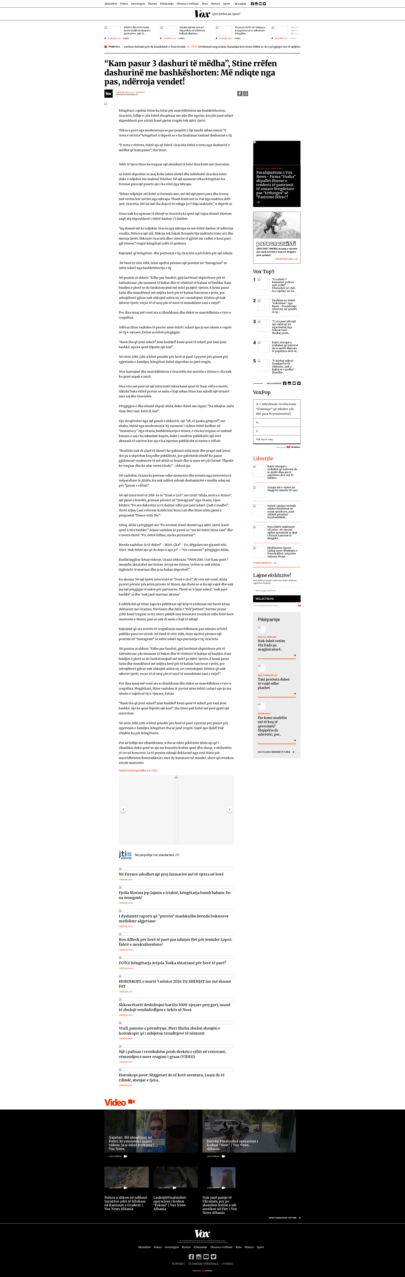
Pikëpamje (167, 3)
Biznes (152, 3)
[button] (229, 809)
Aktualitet (110, 3)
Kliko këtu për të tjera (284, 259)
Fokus (124, 3)
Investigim (138, 3)
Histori (215, 3)
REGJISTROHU (265, 598)
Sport (226, 3)
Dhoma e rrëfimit (188, 3)
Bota (205, 3)
